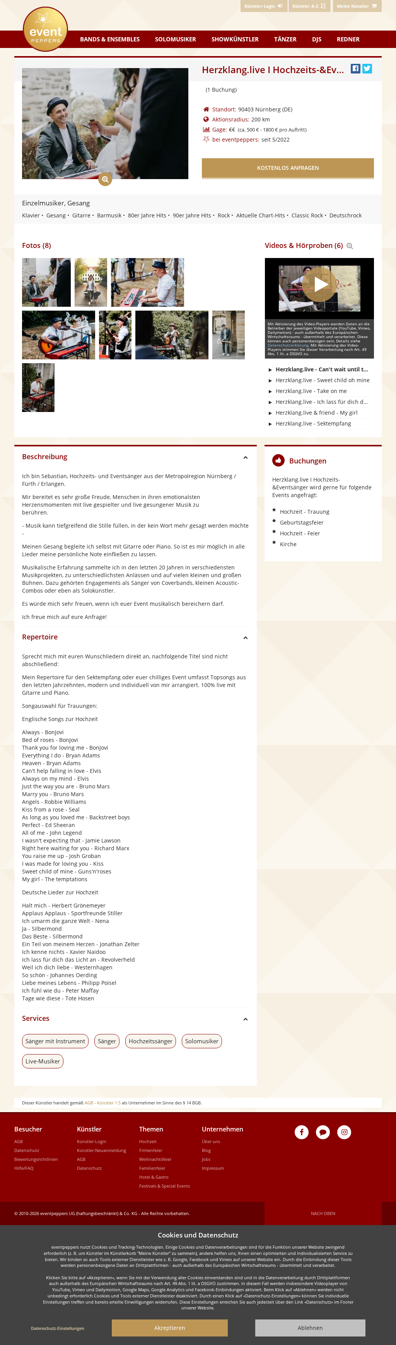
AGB (18, 1141)
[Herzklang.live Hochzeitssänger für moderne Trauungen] (147, 282)
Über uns (211, 1141)
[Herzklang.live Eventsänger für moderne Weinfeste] (38, 387)
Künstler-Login (91, 1141)
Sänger (107, 1041)
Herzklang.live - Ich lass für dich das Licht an (323, 401)
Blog (206, 1150)
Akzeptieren (169, 1327)
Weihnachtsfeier (155, 1159)
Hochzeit (148, 1141)
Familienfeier (152, 1168)
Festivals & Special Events (164, 1186)
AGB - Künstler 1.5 (103, 1103)
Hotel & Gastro (154, 1177)
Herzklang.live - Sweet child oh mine (323, 380)
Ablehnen (310, 1327)
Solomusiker (175, 39)
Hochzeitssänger (150, 1041)
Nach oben (323, 1213)
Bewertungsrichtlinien (36, 1159)
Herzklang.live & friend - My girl (317, 412)
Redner (348, 39)
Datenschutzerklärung (288, 345)
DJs (316, 39)
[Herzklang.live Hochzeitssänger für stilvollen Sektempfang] (91, 282)
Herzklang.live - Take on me (311, 391)
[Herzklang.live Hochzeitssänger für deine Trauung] (58, 335)
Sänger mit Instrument (55, 1041)
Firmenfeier (150, 1150)
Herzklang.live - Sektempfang (313, 423)
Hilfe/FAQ (24, 1168)
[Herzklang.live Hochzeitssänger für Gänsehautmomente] (171, 335)
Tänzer (285, 39)
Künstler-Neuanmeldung (101, 1150)
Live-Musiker (43, 1061)
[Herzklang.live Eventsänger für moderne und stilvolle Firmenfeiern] (228, 335)
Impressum (213, 1168)
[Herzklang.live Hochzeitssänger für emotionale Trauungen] (46, 282)
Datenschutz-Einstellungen (57, 1328)
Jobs (206, 1159)
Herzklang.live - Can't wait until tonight (323, 369)
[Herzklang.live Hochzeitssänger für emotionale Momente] (115, 335)
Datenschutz (26, 1150)
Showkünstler (235, 39)
